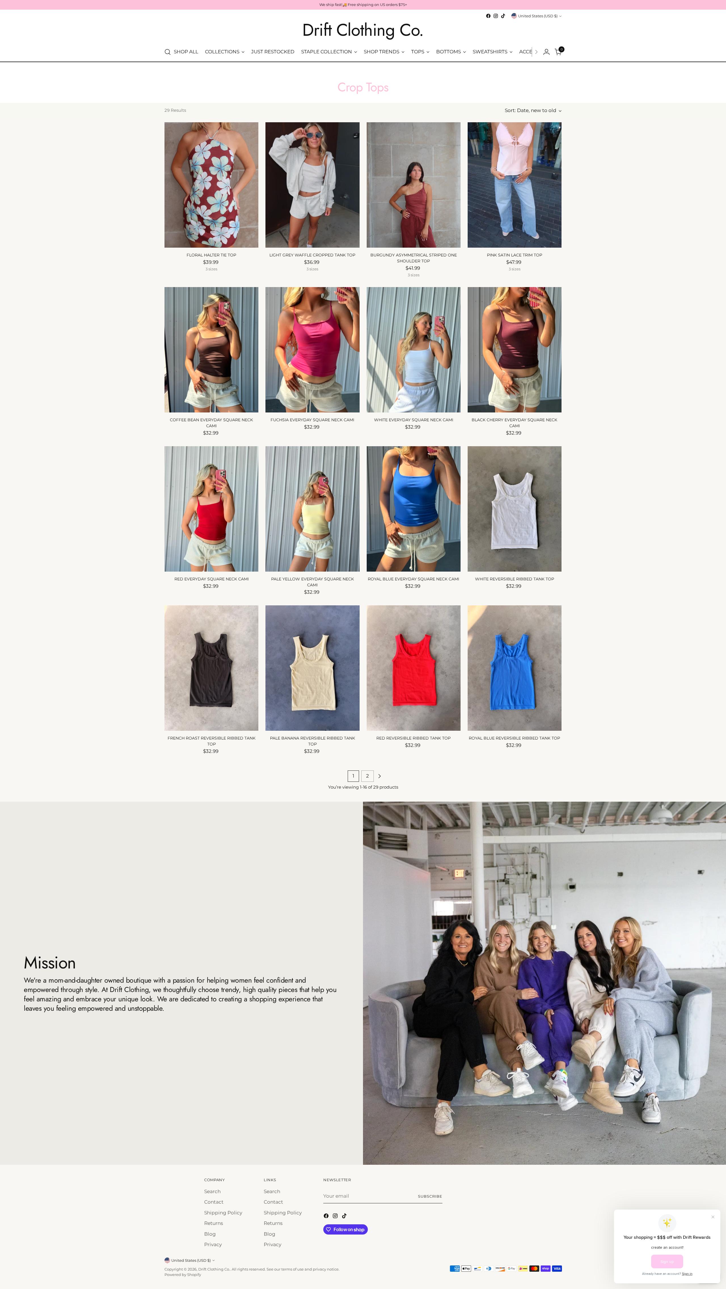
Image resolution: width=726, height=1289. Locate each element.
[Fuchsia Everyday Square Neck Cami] (312, 349)
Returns (213, 1223)
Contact (213, 1202)
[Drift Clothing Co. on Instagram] (495, 15)
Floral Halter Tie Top (211, 255)
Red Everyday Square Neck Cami (211, 579)
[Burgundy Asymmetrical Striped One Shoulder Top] (414, 185)
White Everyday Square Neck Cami (413, 419)
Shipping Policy (223, 1213)
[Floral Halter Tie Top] (211, 185)
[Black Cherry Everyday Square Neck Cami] (515, 349)
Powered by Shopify (182, 1274)
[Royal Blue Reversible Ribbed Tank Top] (515, 668)
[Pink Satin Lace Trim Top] (515, 185)
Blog (210, 1234)
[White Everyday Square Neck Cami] (414, 349)
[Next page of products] (379, 776)
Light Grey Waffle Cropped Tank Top (312, 255)
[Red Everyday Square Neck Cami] (211, 509)
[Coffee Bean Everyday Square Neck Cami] (211, 349)
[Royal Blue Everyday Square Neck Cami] (414, 509)
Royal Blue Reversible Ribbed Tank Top (514, 738)
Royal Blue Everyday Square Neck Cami (413, 579)
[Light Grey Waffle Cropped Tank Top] (312, 185)
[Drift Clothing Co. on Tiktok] (503, 15)
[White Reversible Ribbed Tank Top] (515, 509)
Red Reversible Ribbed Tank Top (413, 738)
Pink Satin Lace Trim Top (514, 255)
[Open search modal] (167, 52)
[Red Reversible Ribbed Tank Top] (414, 668)
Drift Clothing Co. (214, 1269)
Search (212, 1191)
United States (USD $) (538, 16)
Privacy (213, 1244)
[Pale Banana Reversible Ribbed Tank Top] (312, 668)
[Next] (536, 52)
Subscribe (430, 1196)
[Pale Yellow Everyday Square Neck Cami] (312, 509)
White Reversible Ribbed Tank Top (514, 579)
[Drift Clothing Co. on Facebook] (488, 15)
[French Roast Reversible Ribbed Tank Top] (211, 668)
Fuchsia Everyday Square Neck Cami (312, 419)
